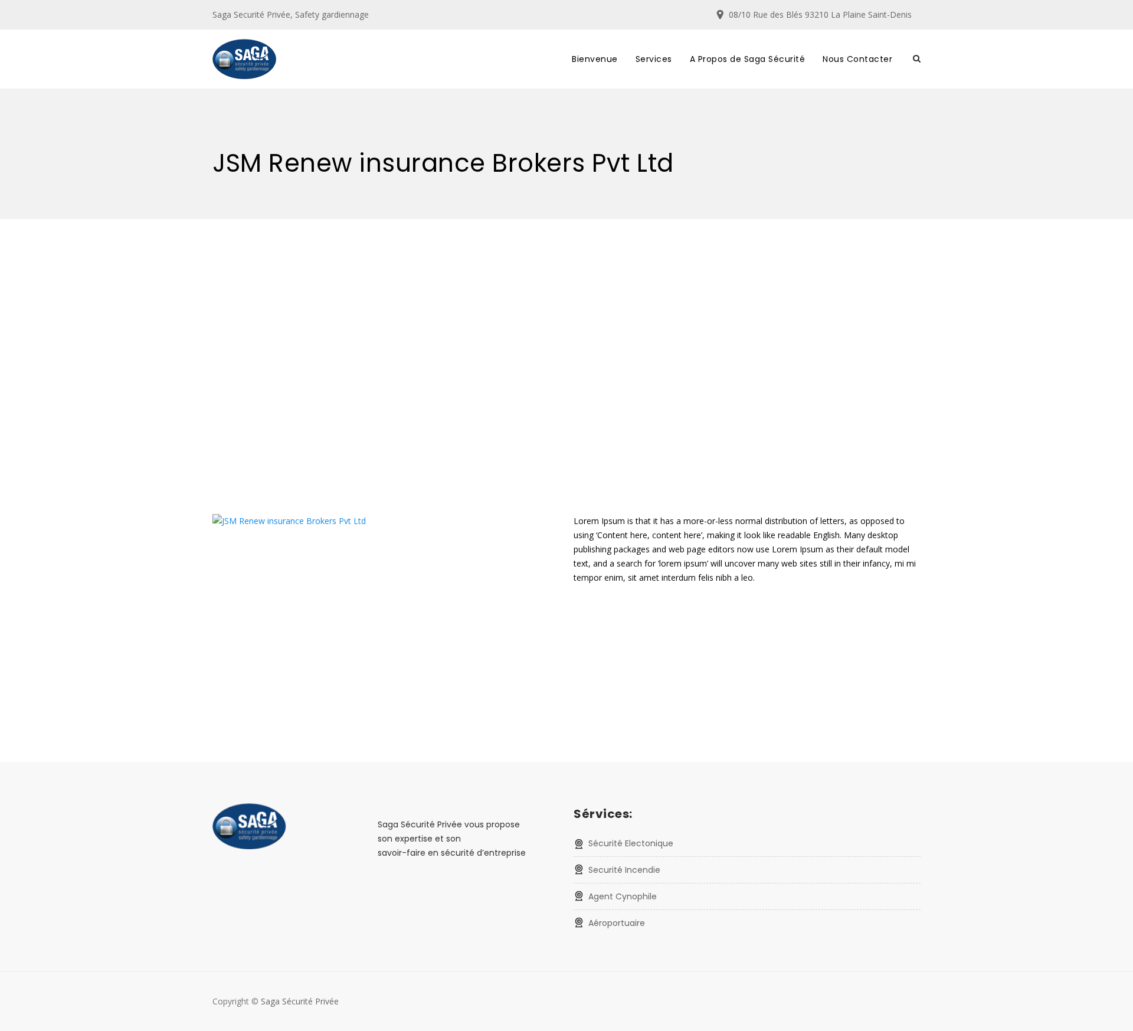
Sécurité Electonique (630, 843)
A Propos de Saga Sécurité (747, 59)
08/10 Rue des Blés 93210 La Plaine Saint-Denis (820, 14)
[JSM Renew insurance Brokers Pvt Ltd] (289, 520)
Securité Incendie (624, 870)
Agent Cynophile (622, 896)
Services (654, 59)
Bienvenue (595, 59)
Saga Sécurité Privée (300, 1001)
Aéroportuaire (616, 923)
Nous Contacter (857, 59)
